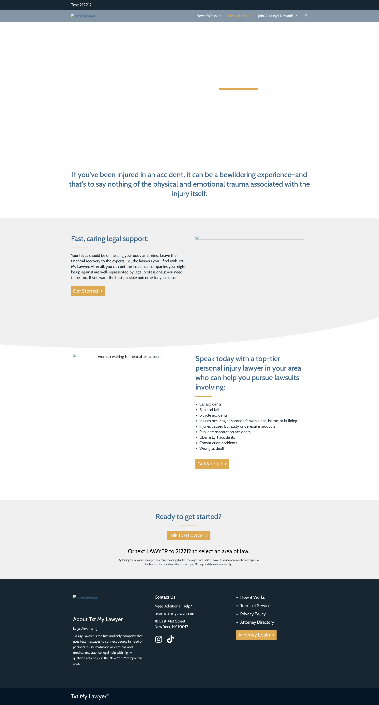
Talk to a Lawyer (188, 535)
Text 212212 (81, 5)
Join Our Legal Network (275, 16)
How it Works (207, 16)
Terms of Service (255, 606)
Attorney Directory (257, 622)
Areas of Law (237, 16)
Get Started (88, 291)
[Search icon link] (306, 16)
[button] (219, 16)
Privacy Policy (253, 614)
